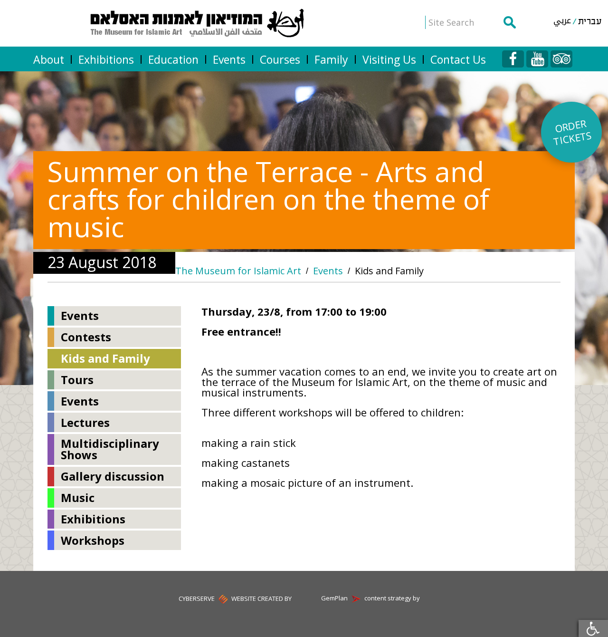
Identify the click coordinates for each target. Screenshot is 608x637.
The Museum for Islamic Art (238, 271)
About (48, 59)
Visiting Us (389, 59)
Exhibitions (106, 59)
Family (331, 59)
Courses (280, 59)
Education (173, 59)
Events (229, 59)
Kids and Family (389, 271)
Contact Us (458, 59)
